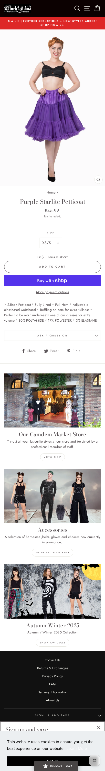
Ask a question (52, 335)
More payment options (52, 291)
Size (51, 233)
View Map (52, 457)
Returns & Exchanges (52, 668)
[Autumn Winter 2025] (52, 591)
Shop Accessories (52, 552)
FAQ (52, 684)
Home (51, 192)
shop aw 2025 (53, 642)
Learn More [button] (76, 748)
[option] (52, 23)
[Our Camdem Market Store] (52, 400)
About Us (52, 700)
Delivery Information (53, 692)
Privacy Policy (52, 676)
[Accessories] (52, 496)
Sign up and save (52, 715)
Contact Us (52, 660)
